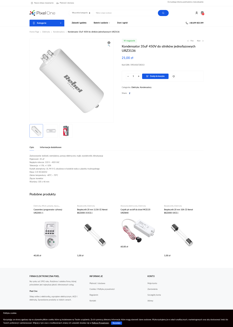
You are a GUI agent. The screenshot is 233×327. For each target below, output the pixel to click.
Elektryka (46, 32)
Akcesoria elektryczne (129, 206)
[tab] (32, 147)
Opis (32, 147)
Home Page (34, 32)
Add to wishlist (173, 76)
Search (163, 13)
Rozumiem (116, 323)
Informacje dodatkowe (50, 147)
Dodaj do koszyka (157, 76)
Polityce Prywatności (100, 323)
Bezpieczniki (82, 206)
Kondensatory (59, 32)
